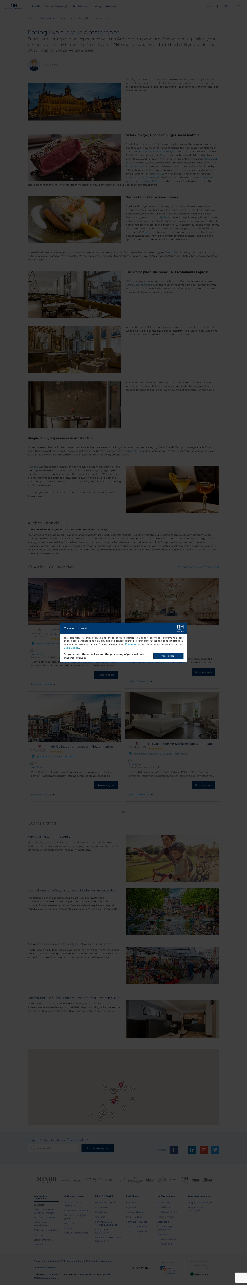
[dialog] (123, 642)
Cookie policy (71, 648)
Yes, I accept (168, 656)
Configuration (133, 644)
